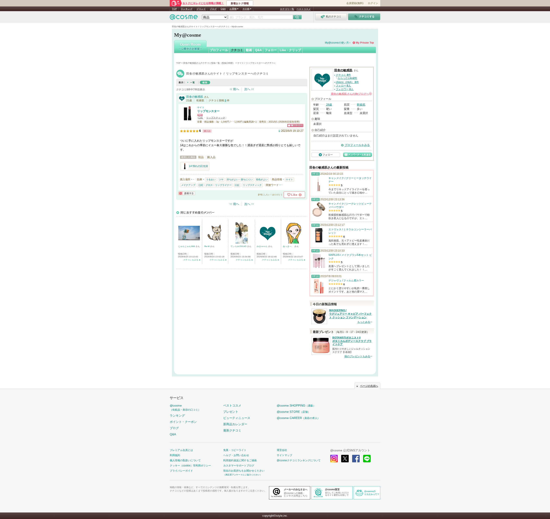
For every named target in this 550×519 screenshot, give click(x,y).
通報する (186, 193)
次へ (247, 89)
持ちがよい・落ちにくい (240, 179)
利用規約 (175, 455)
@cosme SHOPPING (296, 405)
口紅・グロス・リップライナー (215, 185)
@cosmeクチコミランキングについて (299, 460)
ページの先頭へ (369, 385)
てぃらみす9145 (239, 246)
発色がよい (262, 179)
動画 (249, 50)
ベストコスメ (303, 9)
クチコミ (237, 50)
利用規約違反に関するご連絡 (240, 460)
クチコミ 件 (343, 74)
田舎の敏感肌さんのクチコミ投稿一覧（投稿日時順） (209, 63)
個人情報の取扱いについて (185, 460)
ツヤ (221, 179)
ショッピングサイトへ (295, 125)
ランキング (186, 9)
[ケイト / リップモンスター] (187, 119)
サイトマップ (284, 455)
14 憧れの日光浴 (198, 166)
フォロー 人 (343, 85)
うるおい (210, 179)
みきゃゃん (262, 246)
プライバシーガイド (181, 470)
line (367, 458)
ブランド (201, 9)
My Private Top (365, 42)
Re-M (207, 246)
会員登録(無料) (355, 3)
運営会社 (282, 450)
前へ (236, 89)
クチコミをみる (190, 260)
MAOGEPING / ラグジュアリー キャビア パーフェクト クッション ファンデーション (350, 314)
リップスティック (215, 117)
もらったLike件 (347, 78)
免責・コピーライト (234, 450)
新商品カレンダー (235, 424)
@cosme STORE (293, 411)
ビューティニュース (236, 418)
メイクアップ (188, 185)
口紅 (200, 117)
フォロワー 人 (344, 89)
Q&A (223, 9)
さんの (351, 93)
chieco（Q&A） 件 (347, 82)
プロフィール (219, 50)
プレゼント (230, 411)
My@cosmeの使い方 (337, 42)
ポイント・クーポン (183, 421)
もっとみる (363, 321)
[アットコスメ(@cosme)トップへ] (184, 18)
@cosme (185, 407)
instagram (334, 458)
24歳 (329, 104)
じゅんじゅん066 (187, 246)
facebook (356, 458)
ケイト (200, 107)
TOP (174, 9)
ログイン (373, 3)
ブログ (213, 9)
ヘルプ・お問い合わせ (236, 455)
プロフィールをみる (357, 145)
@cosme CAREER (298, 418)
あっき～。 (288, 246)
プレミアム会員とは (181, 450)
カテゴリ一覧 (287, 9)
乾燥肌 (361, 104)
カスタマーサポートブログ (238, 465)
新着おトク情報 (240, 3)
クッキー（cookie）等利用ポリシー (190, 465)
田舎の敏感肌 (194, 96)
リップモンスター (208, 111)
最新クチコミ (232, 430)
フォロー (271, 50)
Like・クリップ (290, 50)
